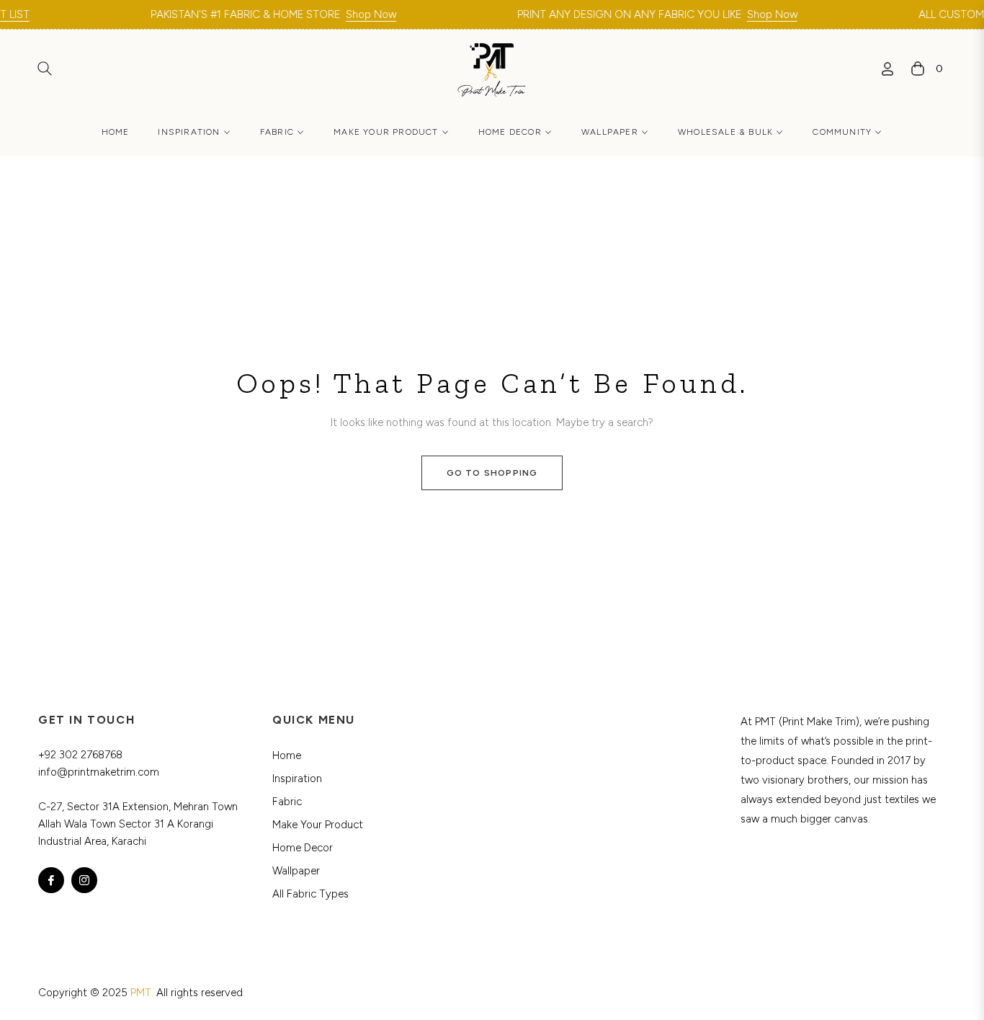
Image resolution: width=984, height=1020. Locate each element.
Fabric (287, 801)
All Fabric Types (310, 893)
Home (286, 755)
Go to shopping (492, 473)
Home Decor (302, 847)
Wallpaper (296, 870)
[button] (45, 68)
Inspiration (297, 778)
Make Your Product (317, 824)
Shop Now (353, 14)
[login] (887, 68)
